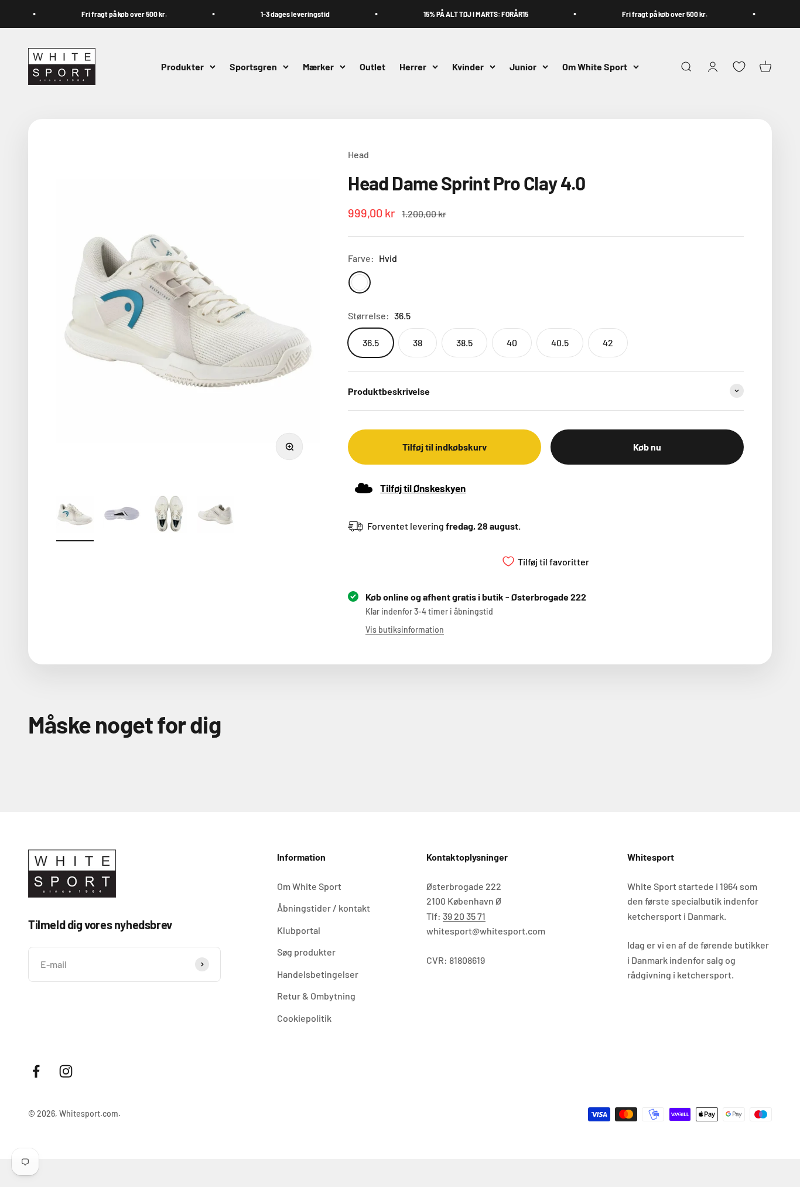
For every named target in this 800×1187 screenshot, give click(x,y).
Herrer (412, 66)
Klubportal (298, 930)
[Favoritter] (739, 67)
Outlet (372, 66)
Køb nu (647, 446)
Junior (523, 66)
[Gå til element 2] (122, 516)
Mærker (318, 66)
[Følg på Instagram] (66, 1071)
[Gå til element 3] (168, 516)
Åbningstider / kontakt (323, 907)
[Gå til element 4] (215, 516)
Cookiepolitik (304, 1018)
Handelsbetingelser (317, 974)
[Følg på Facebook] (36, 1071)
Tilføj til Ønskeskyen (423, 488)
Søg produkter (306, 951)
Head (358, 154)
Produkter (182, 66)
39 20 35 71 (464, 916)
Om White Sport (594, 66)
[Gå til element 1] (75, 516)
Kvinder (468, 66)
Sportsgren (253, 66)
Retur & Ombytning (316, 995)
